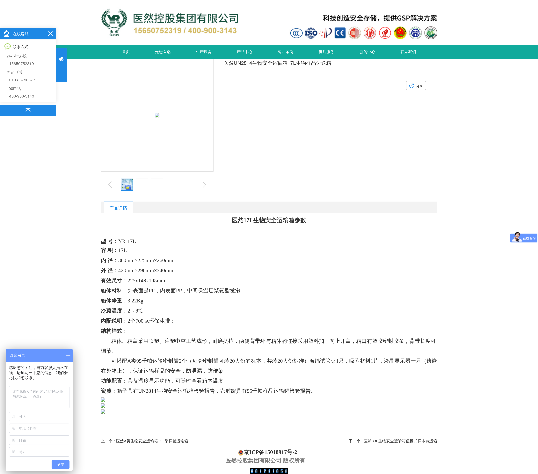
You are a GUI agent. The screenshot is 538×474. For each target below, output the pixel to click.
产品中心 (244, 52)
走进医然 (163, 52)
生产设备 (204, 52)
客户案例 (285, 52)
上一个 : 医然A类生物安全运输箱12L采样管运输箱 (144, 441)
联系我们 (408, 52)
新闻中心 (367, 52)
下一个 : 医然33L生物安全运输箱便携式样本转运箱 (393, 441)
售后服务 (326, 52)
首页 (126, 52)
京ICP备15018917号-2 (270, 452)
